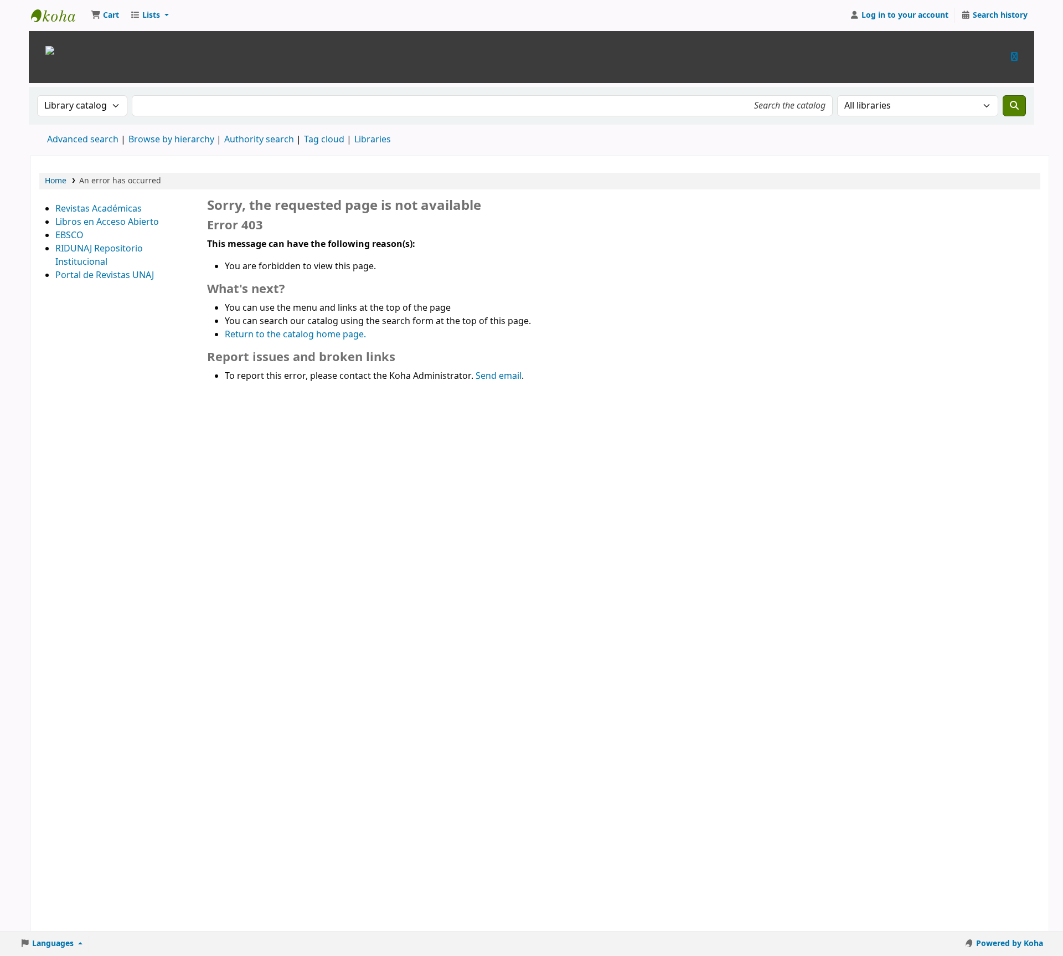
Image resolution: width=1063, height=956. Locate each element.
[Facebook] (1014, 56)
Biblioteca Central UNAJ (58, 15)
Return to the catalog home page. (295, 334)
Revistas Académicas (98, 208)
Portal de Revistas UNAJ (104, 275)
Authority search (259, 139)
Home (55, 181)
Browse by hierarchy (171, 139)
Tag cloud (324, 139)
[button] (104, 15)
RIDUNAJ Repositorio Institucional (99, 255)
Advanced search (82, 139)
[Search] (1014, 105)
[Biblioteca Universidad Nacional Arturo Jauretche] (49, 49)
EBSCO (69, 235)
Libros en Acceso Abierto (107, 222)
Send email (499, 376)
